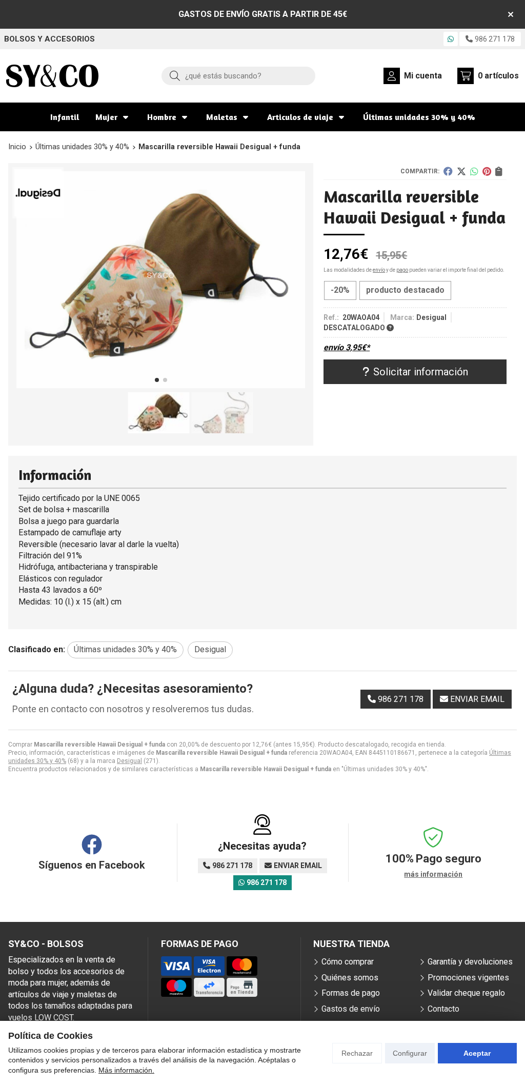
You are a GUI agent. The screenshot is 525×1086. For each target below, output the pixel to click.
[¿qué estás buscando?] (238, 76)
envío (379, 270)
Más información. (126, 1070)
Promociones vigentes (468, 977)
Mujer (106, 117)
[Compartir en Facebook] (448, 171)
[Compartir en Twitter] (461, 171)
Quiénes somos (349, 977)
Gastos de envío (350, 1009)
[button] (157, 380)
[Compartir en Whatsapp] (474, 171)
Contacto (443, 1009)
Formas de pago (350, 993)
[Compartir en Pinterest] (486, 171)
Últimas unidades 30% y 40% (419, 117)
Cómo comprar (347, 962)
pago (402, 270)
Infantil (64, 117)
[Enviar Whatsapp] (451, 39)
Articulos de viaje (300, 117)
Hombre (161, 117)
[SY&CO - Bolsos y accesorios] (52, 76)
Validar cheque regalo (466, 993)
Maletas (221, 117)
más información (433, 874)
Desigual (129, 761)
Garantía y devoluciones (470, 962)
